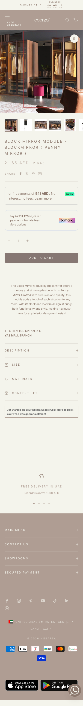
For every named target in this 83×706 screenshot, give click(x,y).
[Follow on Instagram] (19, 600)
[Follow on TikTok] (55, 600)
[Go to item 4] (55, 125)
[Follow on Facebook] (7, 600)
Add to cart (41, 257)
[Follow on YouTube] (43, 600)
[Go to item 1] (11, 125)
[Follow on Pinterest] (31, 600)
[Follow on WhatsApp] (7, 608)
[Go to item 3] (40, 125)
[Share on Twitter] (27, 174)
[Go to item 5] (70, 125)
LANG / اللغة (39, 628)
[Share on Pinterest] (33, 174)
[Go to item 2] (25, 125)
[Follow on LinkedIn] (67, 600)
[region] (41, 484)
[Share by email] (40, 174)
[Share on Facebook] (20, 174)
